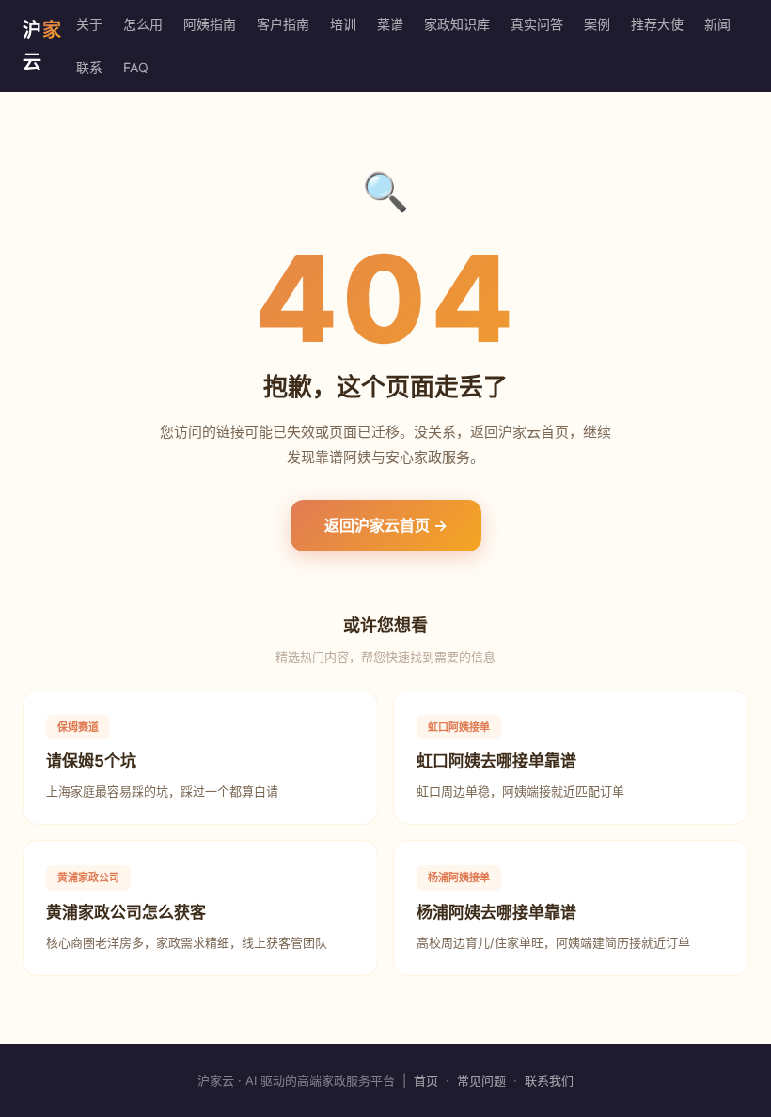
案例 (597, 24)
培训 (343, 24)
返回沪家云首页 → (386, 525)
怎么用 (143, 24)
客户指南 (283, 24)
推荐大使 (657, 24)
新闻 (717, 24)
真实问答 (537, 24)
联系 (89, 67)
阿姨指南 (209, 24)
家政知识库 (457, 24)
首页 (426, 1080)
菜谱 (390, 24)
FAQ (136, 67)
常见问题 (481, 1080)
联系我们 (549, 1080)
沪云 (42, 46)
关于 (89, 24)
